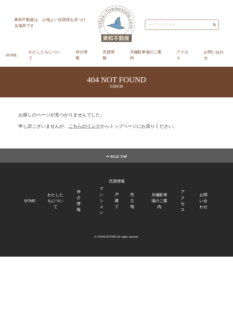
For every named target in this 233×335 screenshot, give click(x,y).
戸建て (117, 200)
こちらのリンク (84, 126)
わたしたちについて (45, 55)
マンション (101, 201)
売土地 (132, 200)
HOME (11, 55)
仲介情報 (82, 55)
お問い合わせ (214, 55)
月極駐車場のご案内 (146, 55)
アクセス (182, 55)
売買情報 (109, 55)
